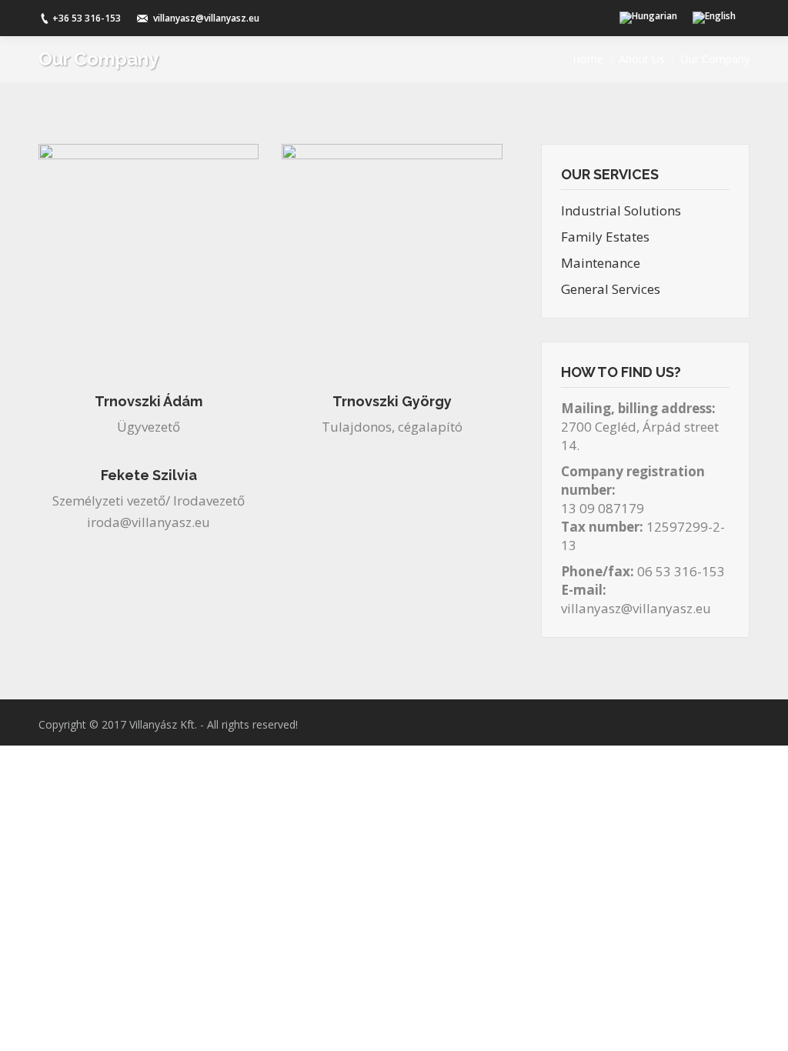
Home (588, 59)
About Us (642, 59)
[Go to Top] (763, 1026)
